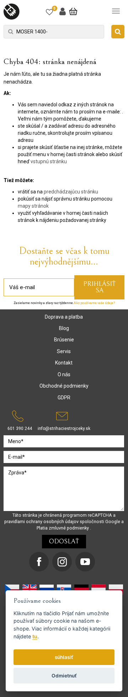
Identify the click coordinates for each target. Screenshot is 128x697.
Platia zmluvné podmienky (63, 528)
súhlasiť (64, 657)
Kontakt (64, 363)
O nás (64, 374)
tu (34, 636)
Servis (64, 351)
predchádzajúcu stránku (71, 192)
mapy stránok (33, 206)
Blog (64, 328)
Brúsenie (64, 339)
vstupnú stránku (49, 161)
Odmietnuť (64, 676)
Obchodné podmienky (64, 386)
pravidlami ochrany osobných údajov (42, 521)
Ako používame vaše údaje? (94, 303)
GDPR (64, 397)
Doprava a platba (64, 317)
